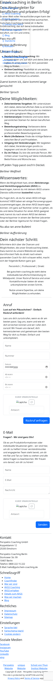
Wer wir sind (10, 584)
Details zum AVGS (13, 593)
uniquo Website (21, 667)
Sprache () (10, 627)
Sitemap (8, 617)
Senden (42, 524)
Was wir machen (12, 597)
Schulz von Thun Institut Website (39, 667)
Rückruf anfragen (36, 420)
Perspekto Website (8, 667)
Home (7, 577)
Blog (6, 600)
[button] (15, 41)
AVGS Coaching (12, 587)
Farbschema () (14, 630)
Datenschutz (10, 613)
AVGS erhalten (11, 590)
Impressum (10, 610)
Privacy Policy (14, 678)
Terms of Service (31, 678)
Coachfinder (10, 580)
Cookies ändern (12, 634)
